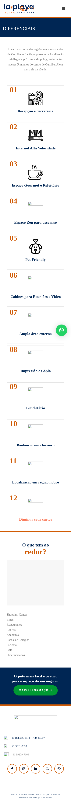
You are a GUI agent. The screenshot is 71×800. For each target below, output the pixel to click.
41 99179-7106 (21, 754)
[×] (61, 330)
